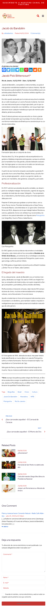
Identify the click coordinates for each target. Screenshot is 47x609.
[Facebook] (4, 70)
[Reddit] (35, 70)
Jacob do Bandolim (10, 397)
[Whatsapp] (22, 70)
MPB (32, 397)
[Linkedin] (31, 70)
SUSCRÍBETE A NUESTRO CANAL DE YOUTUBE (24, 4)
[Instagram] (13, 70)
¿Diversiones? (22, 453)
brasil (19, 392)
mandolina (24, 397)
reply (6, 526)
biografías (11, 392)
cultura (34, 392)
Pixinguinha (40, 215)
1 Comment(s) (35, 33)
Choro (27, 392)
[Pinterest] (26, 70)
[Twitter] (8, 70)
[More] (40, 70)
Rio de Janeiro (20, 401)
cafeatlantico (8, 33)
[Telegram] (17, 70)
